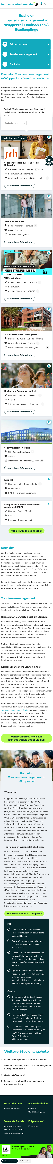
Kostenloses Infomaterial (19, 185)
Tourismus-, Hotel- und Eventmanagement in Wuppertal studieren (24, 1082)
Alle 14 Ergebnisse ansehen (26, 530)
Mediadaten (32, 1108)
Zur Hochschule (25, 1161)
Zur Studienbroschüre (9, 1161)
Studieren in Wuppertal (14, 1075)
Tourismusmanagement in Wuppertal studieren (25, 1059)
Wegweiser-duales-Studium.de (14, 1130)
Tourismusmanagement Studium (15, 710)
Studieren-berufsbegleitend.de (14, 1133)
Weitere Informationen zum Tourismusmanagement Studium (26, 738)
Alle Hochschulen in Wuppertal (24, 913)
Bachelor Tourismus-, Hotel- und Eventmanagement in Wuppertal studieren (27, 1067)
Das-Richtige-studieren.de (12, 1126)
